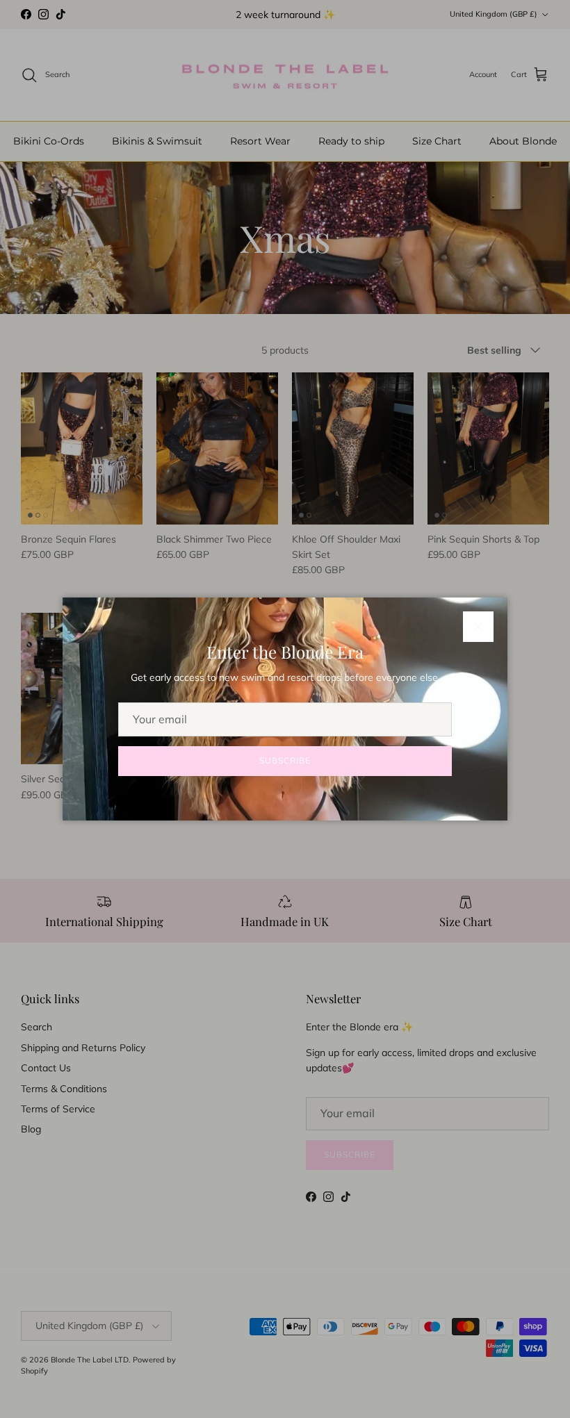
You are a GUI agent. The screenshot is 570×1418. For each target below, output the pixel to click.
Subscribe (285, 760)
